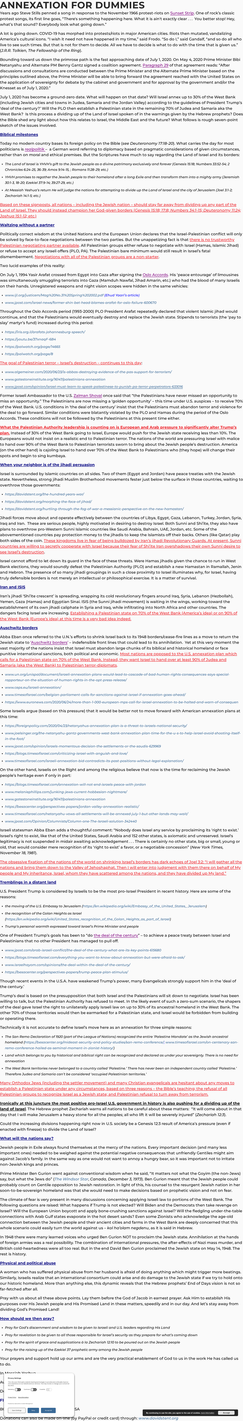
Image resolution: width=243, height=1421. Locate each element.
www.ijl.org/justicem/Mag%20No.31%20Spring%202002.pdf (54, 295)
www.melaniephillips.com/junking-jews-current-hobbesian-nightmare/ (66, 792)
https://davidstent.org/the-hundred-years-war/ (44, 494)
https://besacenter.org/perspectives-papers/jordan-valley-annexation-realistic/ (72, 807)
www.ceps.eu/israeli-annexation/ (33, 687)
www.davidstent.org (158, 1418)
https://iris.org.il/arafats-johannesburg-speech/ (45, 332)
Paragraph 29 (155, 65)
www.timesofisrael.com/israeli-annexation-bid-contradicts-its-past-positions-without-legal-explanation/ (94, 761)
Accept (226, 1412)
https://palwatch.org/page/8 (29, 354)
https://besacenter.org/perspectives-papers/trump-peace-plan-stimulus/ (66, 972)
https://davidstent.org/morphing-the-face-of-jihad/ (48, 502)
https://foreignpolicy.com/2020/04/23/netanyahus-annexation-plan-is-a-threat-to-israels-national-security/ (96, 726)
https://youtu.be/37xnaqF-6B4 (30, 339)
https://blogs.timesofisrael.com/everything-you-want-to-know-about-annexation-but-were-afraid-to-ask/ (95, 957)
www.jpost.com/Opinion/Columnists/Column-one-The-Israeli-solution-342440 (71, 821)
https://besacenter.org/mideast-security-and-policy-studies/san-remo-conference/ (94, 1042)
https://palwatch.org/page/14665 (32, 347)
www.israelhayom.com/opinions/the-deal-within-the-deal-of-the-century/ (67, 965)
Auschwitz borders (49, 642)
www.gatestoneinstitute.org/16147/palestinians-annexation (55, 379)
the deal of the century (116, 935)
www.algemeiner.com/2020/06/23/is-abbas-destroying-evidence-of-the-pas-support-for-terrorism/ (88, 372)
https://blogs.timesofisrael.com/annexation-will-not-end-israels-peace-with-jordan (75, 784)
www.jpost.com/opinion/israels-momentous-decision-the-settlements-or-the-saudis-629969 (83, 746)
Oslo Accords (155, 274)
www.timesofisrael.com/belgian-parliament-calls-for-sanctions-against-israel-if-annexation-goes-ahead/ (95, 695)
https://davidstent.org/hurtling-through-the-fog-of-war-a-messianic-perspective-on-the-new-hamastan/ (94, 509)
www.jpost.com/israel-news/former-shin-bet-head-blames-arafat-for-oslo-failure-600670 (80, 303)
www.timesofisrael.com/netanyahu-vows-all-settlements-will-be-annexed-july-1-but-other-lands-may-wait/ (96, 814)
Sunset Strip (182, 13)
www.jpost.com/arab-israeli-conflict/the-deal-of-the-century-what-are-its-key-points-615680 (83, 950)
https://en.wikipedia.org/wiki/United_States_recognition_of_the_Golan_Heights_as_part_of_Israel (88, 919)
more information (207, 1412)
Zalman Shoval (88, 395)
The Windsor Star (71, 1179)
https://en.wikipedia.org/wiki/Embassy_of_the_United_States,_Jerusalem (144, 906)
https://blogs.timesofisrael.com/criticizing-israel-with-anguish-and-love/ (66, 753)
